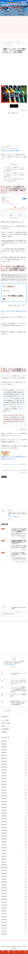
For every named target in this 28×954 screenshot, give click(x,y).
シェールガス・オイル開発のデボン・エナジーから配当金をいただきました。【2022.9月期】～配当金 (14, 174)
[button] (25, 711)
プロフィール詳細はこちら (14, 516)
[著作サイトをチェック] (9, 519)
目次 (12, 164)
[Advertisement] (14, 69)
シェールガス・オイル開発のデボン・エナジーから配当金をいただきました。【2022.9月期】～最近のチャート (14, 169)
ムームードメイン (8, 464)
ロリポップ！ (14, 464)
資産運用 (4, 476)
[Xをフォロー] (11, 519)
